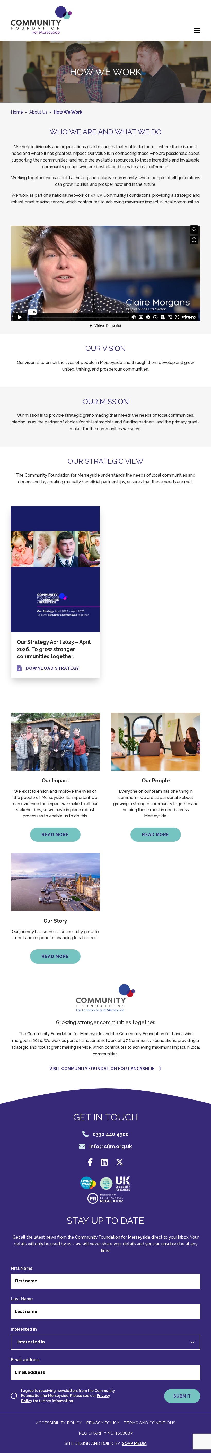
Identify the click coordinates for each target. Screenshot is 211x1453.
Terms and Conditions (149, 1422)
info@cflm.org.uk (110, 1146)
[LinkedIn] (104, 1162)
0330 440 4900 (111, 1134)
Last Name (22, 1298)
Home (17, 112)
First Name (21, 1268)
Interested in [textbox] (31, 1341)
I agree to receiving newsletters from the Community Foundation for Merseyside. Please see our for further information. (68, 1395)
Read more (55, 834)
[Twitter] (120, 1162)
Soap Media (134, 1443)
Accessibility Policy (59, 1422)
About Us (38, 112)
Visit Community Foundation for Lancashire (102, 1068)
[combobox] (105, 1342)
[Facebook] (90, 1162)
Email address (25, 1359)
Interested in (24, 1329)
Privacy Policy (103, 1422)
